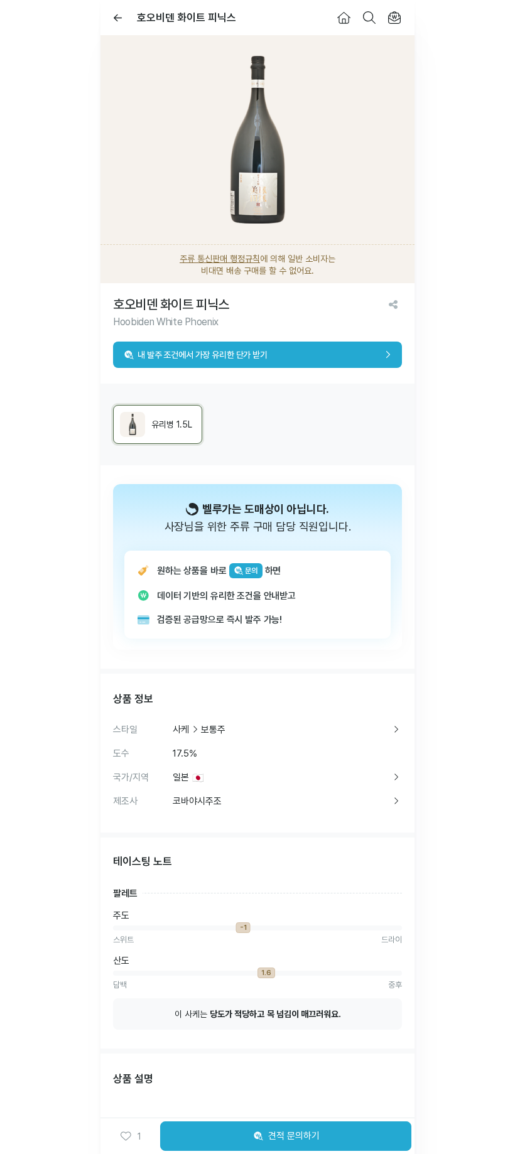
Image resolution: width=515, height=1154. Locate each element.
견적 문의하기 (294, 1135)
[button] (130, 1136)
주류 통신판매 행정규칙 (220, 259)
